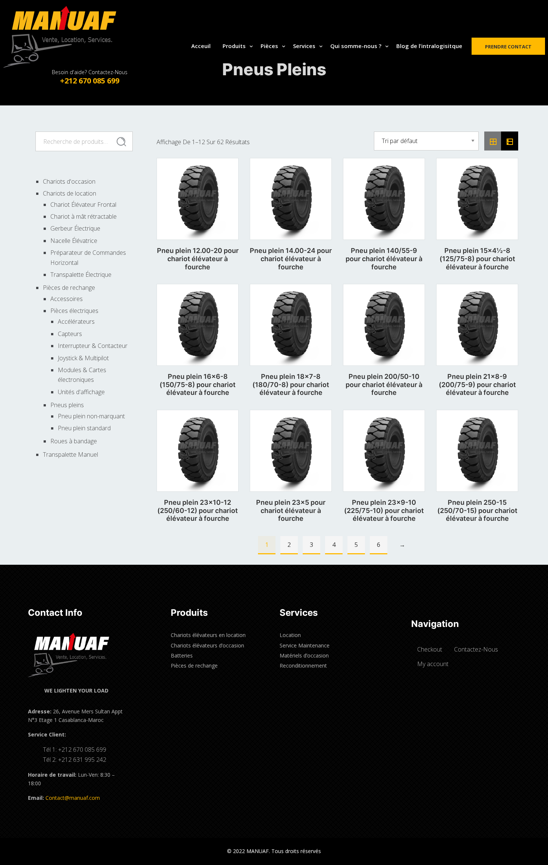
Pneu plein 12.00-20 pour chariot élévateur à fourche (198, 258)
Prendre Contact (508, 46)
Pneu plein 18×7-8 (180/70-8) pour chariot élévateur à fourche (290, 384)
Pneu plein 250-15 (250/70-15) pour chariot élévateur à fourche (477, 510)
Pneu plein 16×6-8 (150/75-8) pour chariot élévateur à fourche (198, 384)
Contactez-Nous (476, 649)
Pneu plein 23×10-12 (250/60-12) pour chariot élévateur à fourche (197, 510)
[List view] (509, 141)
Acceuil (201, 46)
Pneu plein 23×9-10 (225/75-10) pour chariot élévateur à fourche (384, 510)
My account (432, 664)
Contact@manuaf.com (72, 797)
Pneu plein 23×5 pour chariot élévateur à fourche (290, 510)
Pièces (269, 46)
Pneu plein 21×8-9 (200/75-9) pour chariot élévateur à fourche (477, 384)
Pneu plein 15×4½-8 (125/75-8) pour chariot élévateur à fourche (477, 258)
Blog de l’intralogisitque (429, 46)
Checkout (429, 649)
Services (304, 46)
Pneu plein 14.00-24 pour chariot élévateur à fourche (291, 258)
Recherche (121, 141)
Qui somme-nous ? (355, 46)
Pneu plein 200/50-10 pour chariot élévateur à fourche (384, 384)
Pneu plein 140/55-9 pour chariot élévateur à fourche (384, 258)
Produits (234, 46)
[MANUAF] (67, 37)
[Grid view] (492, 141)
